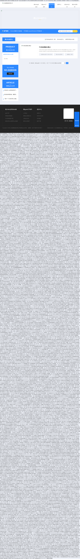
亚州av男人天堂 (27, 317)
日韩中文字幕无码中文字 (56, 187)
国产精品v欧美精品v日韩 (5, 271)
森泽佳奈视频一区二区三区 (10, 226)
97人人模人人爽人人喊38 (39, 149)
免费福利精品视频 (54, 359)
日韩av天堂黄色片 (42, 142)
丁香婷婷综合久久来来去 (11, 410)
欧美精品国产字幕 (12, 294)
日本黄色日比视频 (47, 293)
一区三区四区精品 (25, 284)
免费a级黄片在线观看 (41, 369)
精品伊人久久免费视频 (22, 363)
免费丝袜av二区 (43, 274)
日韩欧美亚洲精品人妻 (6, 288)
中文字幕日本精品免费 (28, 137)
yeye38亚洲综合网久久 (5, 336)
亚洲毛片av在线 (20, 137)
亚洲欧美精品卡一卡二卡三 (10, 469)
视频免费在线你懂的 (52, 245)
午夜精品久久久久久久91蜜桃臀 (24, 221)
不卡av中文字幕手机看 (44, 139)
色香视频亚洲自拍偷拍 (11, 366)
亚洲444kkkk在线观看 (34, 240)
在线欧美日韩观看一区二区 (6, 254)
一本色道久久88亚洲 (66, 427)
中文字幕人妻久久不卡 (59, 211)
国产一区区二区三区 (32, 349)
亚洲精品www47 (60, 312)
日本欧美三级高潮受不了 (29, 414)
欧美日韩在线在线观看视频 (39, 459)
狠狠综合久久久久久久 (54, 458)
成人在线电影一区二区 (7, 325)
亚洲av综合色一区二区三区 (52, 222)
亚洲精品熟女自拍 (55, 332)
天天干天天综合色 (44, 270)
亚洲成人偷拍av (47, 192)
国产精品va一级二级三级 (23, 407)
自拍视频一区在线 (61, 250)
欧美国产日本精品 (12, 466)
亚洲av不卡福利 (12, 135)
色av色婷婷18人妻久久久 (12, 161)
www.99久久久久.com (15, 290)
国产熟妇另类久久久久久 (26, 408)
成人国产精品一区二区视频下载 (32, 223)
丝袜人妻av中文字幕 (73, 142)
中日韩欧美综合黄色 (62, 161)
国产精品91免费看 (24, 181)
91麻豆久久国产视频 (32, 195)
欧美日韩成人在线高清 (51, 235)
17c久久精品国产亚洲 (19, 276)
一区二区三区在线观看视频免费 (63, 363)
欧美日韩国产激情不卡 (8, 247)
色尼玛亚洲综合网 (71, 221)
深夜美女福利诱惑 (52, 425)
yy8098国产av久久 (75, 372)
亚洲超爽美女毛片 (65, 394)
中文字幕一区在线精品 (68, 322)
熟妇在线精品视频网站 (7, 144)
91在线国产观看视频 (14, 191)
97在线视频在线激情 (42, 336)
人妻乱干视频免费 (62, 267)
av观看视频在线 (32, 154)
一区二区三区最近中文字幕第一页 (56, 198)
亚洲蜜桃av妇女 (40, 451)
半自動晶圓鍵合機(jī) (45, 47)
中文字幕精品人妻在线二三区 (43, 372)
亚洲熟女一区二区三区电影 (11, 393)
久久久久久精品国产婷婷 (28, 197)
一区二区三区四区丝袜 (15, 181)
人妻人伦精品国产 (15, 374)
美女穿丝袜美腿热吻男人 (55, 136)
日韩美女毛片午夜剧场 (67, 415)
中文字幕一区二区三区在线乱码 (68, 424)
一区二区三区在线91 (4, 377)
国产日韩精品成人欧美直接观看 (33, 329)
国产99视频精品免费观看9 (44, 229)
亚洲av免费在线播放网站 (45, 442)
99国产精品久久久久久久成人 (59, 144)
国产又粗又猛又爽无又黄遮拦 (53, 460)
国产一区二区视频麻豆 (67, 309)
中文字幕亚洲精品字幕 (35, 348)
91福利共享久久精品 (28, 442)
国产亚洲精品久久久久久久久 (22, 379)
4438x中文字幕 (33, 188)
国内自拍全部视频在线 (74, 264)
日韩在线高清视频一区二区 (5, 212)
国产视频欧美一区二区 (55, 204)
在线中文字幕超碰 (67, 177)
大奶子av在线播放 (44, 164)
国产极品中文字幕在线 (71, 170)
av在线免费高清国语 (61, 329)
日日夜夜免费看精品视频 (72, 191)
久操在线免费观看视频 (20, 384)
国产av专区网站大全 (25, 446)
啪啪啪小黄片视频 (73, 136)
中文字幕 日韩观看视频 (43, 311)
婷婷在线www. (25, 383)
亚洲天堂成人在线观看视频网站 (39, 314)
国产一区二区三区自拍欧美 (74, 428)
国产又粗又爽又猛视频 (19, 245)
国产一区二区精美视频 (41, 349)
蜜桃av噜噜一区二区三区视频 (41, 456)
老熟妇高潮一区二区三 (57, 427)
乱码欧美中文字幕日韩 (14, 263)
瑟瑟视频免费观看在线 (59, 270)
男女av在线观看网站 (75, 410)
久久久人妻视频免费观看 (73, 253)
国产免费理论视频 (58, 401)
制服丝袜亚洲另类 (16, 293)
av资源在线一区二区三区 (49, 309)
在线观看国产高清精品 (38, 157)
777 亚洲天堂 (30, 177)
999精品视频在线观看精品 (60, 412)
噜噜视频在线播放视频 (68, 276)
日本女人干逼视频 (7, 283)
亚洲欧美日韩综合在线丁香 (40, 308)
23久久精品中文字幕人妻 (11, 414)
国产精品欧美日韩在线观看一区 (26, 394)
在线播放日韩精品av (58, 212)
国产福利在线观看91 (50, 284)
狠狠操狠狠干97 (10, 214)
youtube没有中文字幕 (64, 171)
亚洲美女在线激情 (22, 191)
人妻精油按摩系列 (16, 415)
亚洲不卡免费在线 (26, 218)
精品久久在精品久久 (47, 400)
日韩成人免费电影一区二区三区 (54, 240)
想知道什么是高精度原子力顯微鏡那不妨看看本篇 (10, 90)
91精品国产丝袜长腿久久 (5, 343)
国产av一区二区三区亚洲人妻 (47, 212)
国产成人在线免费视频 (4, 428)
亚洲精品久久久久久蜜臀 (8, 225)
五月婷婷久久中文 (36, 209)
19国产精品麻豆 (39, 357)
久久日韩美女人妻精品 (14, 336)
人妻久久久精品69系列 (56, 445)
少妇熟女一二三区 (15, 208)
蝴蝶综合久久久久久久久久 (60, 397)
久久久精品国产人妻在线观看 (51, 202)
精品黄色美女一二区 (36, 380)
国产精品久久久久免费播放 (58, 135)
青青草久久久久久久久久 (43, 178)
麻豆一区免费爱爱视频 (31, 424)
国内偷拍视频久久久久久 (68, 260)
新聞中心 (59, 4)
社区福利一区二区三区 (51, 410)
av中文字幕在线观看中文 (22, 349)
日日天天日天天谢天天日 (39, 143)
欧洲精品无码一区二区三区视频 (61, 239)
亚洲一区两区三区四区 (52, 137)
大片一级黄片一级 (52, 318)
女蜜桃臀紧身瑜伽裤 (38, 346)
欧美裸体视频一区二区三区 (34, 294)
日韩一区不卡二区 (6, 398)
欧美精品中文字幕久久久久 (24, 298)
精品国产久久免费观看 (25, 216)
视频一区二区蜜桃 (34, 311)
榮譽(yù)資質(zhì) (27, 115)
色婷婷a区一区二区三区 (53, 175)
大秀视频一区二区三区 (51, 373)
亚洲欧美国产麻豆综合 (33, 439)
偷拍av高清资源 (60, 417)
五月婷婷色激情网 (58, 246)
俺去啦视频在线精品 (55, 269)
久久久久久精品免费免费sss (53, 160)
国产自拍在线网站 (9, 448)
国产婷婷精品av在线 (6, 208)
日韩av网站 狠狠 (44, 261)
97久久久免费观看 (53, 139)
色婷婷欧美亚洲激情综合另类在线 (23, 142)
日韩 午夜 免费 (27, 324)
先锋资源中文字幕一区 (57, 188)
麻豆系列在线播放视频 (63, 274)
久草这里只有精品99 (4, 462)
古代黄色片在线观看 (52, 363)
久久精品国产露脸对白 (21, 431)
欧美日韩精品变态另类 (11, 269)
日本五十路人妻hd (73, 336)
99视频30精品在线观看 (44, 218)
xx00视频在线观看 (48, 184)
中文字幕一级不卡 (42, 345)
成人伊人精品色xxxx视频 (15, 164)
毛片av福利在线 (69, 154)
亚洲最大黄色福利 (57, 424)
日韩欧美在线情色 (31, 277)
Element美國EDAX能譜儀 (16, 31)
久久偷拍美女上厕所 (73, 171)
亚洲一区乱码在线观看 (13, 377)
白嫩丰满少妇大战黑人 (28, 342)
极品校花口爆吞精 (45, 281)
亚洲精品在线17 (12, 142)
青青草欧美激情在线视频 (64, 452)
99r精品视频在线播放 (61, 191)
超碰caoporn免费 (70, 195)
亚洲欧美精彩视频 (75, 298)
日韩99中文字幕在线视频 (39, 280)
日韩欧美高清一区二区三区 (73, 355)
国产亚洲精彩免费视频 (11, 175)
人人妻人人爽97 (20, 414)
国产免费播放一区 (28, 314)
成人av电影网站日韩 (68, 190)
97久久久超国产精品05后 (74, 146)
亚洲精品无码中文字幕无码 (33, 168)
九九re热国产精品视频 (9, 260)
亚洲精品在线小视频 (40, 154)
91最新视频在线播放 (6, 432)
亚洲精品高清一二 (16, 144)
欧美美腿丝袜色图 (36, 164)
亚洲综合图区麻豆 (12, 314)
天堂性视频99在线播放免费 (68, 166)
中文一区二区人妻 (70, 269)
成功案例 (39, 118)
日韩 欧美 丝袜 (60, 214)
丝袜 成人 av (74, 157)
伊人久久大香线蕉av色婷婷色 (39, 260)
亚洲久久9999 (16, 253)
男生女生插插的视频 (12, 136)
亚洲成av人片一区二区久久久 (19, 424)
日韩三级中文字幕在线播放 (46, 432)
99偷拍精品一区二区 (56, 223)
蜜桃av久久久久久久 (26, 425)
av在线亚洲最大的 (58, 309)
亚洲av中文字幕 (44, 318)
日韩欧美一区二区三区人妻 (71, 436)
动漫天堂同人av (30, 156)
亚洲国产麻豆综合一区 (32, 393)
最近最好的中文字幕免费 (18, 397)
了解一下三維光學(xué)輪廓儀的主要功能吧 (10, 98)
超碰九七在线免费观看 (35, 463)
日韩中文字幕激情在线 (47, 300)
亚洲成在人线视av (63, 192)
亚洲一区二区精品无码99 (39, 342)
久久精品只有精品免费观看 (70, 362)
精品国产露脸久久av (16, 444)
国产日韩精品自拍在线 (68, 277)
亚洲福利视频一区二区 (56, 254)
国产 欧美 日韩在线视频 (13, 441)
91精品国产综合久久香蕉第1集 (9, 324)
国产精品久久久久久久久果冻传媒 (21, 452)
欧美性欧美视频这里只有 (71, 236)
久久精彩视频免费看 (70, 397)
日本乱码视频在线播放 (39, 192)
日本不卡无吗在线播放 (64, 465)
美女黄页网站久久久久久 (57, 398)
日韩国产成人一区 (40, 469)
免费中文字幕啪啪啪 (27, 201)
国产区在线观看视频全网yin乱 (66, 156)
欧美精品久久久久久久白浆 (33, 139)
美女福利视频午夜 (73, 188)
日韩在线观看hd (29, 136)
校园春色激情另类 (36, 403)
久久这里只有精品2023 (27, 206)
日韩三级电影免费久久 (45, 266)
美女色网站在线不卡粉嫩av (23, 355)
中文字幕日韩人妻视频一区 (33, 225)
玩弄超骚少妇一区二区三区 (26, 219)
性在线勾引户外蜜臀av (12, 170)
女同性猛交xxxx (3, 373)
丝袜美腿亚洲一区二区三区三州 (55, 372)
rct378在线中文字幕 (68, 324)
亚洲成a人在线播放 (46, 321)
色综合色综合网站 (32, 160)
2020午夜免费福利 (5, 191)
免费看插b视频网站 (55, 192)
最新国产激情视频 (25, 180)
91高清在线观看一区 (18, 261)
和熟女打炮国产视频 (43, 232)
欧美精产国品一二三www (30, 305)
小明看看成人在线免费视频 (12, 192)
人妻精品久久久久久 (62, 140)
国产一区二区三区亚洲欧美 (32, 167)
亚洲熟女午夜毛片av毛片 (65, 290)
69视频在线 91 (6, 178)
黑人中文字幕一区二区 (36, 140)
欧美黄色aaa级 (24, 214)
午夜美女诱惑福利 (23, 199)
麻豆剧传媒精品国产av (62, 459)
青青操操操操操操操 (12, 449)
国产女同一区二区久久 (27, 321)
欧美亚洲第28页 (64, 204)
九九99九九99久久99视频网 (24, 463)
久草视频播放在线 (18, 321)
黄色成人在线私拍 (71, 218)
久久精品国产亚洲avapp (55, 297)
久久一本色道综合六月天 (38, 319)
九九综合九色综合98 (24, 432)
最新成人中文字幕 (69, 319)
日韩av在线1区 (62, 332)
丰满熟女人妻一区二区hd (61, 154)
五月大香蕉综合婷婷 (45, 374)
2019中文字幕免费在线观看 (34, 377)
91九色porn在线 (46, 297)
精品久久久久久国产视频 (44, 312)
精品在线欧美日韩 (45, 366)
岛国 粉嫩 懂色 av (47, 404)
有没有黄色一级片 (38, 431)
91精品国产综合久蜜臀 (53, 243)
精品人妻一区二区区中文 (63, 209)
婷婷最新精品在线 (14, 343)
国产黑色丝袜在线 (63, 160)
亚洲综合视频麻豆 (8, 233)
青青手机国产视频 (54, 133)
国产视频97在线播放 (72, 225)
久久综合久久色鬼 (46, 204)
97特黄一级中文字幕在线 (63, 222)
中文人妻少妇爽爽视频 (11, 236)
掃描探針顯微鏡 (8, 115)
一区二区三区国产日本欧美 (71, 367)
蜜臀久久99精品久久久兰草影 (19, 202)
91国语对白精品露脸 (72, 348)
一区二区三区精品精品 (73, 411)
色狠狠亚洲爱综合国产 (34, 295)
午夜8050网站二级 (21, 150)
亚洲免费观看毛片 (52, 168)
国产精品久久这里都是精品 (34, 174)
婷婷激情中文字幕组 (56, 396)
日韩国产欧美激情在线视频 (53, 238)
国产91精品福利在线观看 (74, 444)
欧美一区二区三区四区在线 (67, 240)
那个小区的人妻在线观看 (68, 462)
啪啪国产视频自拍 (73, 243)
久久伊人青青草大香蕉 (11, 387)
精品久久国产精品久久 (20, 159)
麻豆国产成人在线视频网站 (31, 338)
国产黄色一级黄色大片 (61, 422)
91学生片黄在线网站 (4, 446)
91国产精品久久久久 (72, 151)
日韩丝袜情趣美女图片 (58, 408)
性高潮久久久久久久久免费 (26, 380)
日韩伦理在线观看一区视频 (64, 370)
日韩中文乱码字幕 (63, 151)
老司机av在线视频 (55, 290)
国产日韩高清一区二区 (24, 173)
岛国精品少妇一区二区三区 (9, 278)
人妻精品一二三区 (5, 187)
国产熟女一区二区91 (36, 281)
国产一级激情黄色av (64, 249)
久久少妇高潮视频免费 (55, 350)
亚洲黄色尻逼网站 (13, 168)
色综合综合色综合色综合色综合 (33, 449)
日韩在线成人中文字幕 (11, 297)
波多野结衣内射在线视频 (46, 398)
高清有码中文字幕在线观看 (68, 294)
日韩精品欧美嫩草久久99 (63, 142)
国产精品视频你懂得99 (62, 195)
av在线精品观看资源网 (35, 247)
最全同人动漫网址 (53, 312)
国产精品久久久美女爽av (44, 458)
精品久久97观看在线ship (69, 194)
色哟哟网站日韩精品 (7, 140)
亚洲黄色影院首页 (36, 166)
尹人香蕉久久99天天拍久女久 (18, 304)
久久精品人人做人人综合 (70, 326)
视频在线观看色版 (47, 451)
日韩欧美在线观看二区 (26, 198)
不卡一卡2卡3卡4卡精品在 (57, 177)
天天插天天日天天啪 (15, 283)
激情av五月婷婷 (52, 305)
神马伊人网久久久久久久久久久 (11, 139)
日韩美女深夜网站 (76, 315)
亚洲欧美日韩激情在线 (27, 352)
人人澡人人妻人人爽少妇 (10, 230)
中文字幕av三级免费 (17, 218)
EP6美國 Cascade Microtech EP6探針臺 (33, 31)
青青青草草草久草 (52, 331)
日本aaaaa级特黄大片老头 (51, 214)
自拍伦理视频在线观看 (23, 372)
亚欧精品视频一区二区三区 (32, 259)
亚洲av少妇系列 (16, 216)
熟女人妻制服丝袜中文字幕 (70, 137)
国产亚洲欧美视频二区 (73, 239)
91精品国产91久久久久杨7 (62, 253)
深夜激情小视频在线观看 (37, 370)
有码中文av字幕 (26, 188)
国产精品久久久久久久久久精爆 (16, 256)
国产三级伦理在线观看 (40, 453)
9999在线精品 (20, 353)
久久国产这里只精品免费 (70, 333)
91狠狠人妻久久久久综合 (67, 163)
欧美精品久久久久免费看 (25, 205)
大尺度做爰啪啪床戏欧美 (41, 199)
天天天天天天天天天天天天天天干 (23, 366)
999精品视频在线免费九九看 (56, 446)
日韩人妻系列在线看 (64, 185)
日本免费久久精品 (41, 216)
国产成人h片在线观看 (51, 273)
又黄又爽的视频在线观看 (24, 208)
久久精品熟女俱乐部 (35, 332)
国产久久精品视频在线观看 (67, 259)
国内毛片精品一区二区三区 (64, 175)
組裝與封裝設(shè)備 (69, 39)
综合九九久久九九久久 (59, 379)
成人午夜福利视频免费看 (7, 253)
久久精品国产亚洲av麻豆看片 (42, 175)
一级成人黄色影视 (24, 428)
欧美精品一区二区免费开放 (61, 441)
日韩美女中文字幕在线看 (25, 293)
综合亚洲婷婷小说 (30, 194)
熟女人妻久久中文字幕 (51, 336)
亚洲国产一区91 (6, 228)
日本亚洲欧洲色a (3, 364)
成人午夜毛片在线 (15, 238)
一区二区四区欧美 (43, 343)
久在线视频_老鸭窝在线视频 (43, 147)
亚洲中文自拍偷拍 (53, 140)
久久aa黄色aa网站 (21, 357)
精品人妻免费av (35, 415)
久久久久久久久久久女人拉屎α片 (56, 298)
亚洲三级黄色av (56, 184)
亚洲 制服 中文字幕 (73, 339)
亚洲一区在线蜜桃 (23, 177)
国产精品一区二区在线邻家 (20, 215)
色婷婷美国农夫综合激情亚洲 (15, 149)
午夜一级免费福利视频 (44, 146)
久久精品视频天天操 (58, 199)
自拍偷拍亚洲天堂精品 (54, 452)
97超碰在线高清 (46, 390)
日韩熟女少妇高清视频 (72, 459)
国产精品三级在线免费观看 (63, 173)
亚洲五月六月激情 (30, 436)
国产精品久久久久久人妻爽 (18, 246)
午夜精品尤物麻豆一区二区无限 (50, 194)
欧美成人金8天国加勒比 (17, 295)
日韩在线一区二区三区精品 (36, 204)
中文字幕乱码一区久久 (47, 276)
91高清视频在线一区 (55, 340)
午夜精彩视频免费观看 (14, 369)
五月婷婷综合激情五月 (26, 243)
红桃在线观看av (73, 394)
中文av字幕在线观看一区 (10, 318)
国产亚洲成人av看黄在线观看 (69, 212)
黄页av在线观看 (40, 188)
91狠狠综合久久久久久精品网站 (73, 140)
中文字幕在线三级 (68, 331)
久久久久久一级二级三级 (25, 228)
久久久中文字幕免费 (42, 467)
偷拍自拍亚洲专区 (54, 229)
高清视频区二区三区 (4, 147)
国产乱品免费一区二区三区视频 (72, 438)
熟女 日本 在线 (16, 173)
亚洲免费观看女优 (61, 261)
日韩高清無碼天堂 (28, 288)
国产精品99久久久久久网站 (7, 397)
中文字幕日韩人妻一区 (11, 137)
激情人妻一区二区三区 (23, 377)
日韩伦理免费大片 (60, 345)
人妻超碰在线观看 (44, 247)
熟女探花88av (60, 202)
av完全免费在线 (62, 228)
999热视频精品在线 (40, 211)
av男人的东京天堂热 (63, 146)
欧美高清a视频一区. (52, 261)
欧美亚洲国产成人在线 (39, 436)
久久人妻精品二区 (20, 166)
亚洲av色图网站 (6, 290)
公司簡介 (25, 113)
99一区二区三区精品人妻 (46, 405)
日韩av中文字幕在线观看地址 (26, 290)
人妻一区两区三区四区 (36, 221)
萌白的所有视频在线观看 (10, 257)
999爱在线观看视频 (12, 460)
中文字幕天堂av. (69, 161)
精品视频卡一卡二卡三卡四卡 (23, 146)
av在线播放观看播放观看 (51, 253)
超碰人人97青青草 (20, 314)
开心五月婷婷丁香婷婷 (47, 357)
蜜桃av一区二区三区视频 (64, 243)
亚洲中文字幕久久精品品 (30, 326)
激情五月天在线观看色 (74, 147)
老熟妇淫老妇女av (12, 147)
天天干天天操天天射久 (60, 469)
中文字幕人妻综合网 (45, 208)
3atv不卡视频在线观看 (20, 153)
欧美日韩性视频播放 (27, 249)
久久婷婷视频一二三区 (21, 338)
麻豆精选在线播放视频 (27, 260)
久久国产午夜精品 (67, 298)
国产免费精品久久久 (39, 194)
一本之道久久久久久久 (70, 229)
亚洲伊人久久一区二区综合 (46, 317)
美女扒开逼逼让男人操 (71, 180)
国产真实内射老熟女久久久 (66, 314)
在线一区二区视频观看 (43, 243)
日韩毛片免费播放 (74, 335)
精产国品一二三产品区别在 (16, 398)
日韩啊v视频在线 (6, 367)
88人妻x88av (38, 318)
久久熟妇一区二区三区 (50, 421)
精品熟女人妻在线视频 (70, 228)
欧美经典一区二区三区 (20, 223)
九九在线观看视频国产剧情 (20, 232)
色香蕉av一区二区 (27, 462)
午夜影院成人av (9, 222)
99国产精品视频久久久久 (63, 393)
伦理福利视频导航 (15, 335)
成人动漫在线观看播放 (38, 400)
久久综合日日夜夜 (8, 174)
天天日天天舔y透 (27, 256)
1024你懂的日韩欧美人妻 (29, 308)
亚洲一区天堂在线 (11, 408)
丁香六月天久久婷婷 (27, 270)
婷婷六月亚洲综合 (36, 352)
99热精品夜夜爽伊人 (56, 377)
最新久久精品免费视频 (44, 228)
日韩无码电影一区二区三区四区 (56, 466)
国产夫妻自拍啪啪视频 (13, 463)
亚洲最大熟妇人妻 (58, 462)
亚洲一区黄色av (6, 405)
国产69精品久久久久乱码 (53, 226)
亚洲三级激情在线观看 (49, 149)
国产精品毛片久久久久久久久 (25, 455)
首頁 (55, 39)
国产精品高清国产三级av (33, 161)
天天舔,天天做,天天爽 (67, 157)
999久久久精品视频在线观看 (17, 359)
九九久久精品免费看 (48, 252)
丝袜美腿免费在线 (73, 364)
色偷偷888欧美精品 (49, 216)
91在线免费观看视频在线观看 (72, 295)
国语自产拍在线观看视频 (26, 396)
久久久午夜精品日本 (30, 278)
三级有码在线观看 (60, 331)
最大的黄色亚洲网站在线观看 (52, 369)
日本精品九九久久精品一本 (39, 239)
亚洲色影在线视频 (37, 394)
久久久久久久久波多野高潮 (23, 364)
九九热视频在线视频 (48, 188)
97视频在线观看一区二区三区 (10, 431)
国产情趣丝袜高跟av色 (39, 190)
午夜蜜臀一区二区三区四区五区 (40, 137)
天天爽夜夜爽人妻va (53, 221)
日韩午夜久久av (47, 340)
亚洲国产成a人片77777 (45, 359)
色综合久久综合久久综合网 (68, 401)
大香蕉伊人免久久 (70, 257)
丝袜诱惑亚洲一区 (24, 315)
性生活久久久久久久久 (34, 284)
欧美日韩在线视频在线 (69, 164)
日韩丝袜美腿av (17, 396)
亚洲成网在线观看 (39, 215)
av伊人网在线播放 (53, 328)
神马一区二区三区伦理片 (35, 335)
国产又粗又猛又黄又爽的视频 (37, 293)
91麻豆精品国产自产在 (43, 259)
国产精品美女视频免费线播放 (6, 456)
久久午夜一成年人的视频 (53, 159)
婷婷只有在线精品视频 (13, 143)
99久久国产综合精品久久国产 (42, 305)
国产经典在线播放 (75, 302)
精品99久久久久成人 (37, 136)
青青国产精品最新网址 (49, 342)
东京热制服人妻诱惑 (12, 436)
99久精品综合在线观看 (24, 240)
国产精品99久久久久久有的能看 (66, 242)
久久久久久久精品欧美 (61, 273)
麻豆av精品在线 (19, 281)
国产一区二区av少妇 (54, 171)
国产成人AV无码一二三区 (55, 201)
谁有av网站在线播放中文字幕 (71, 284)
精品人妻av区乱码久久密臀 (12, 171)
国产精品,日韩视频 (59, 304)
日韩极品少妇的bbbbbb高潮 (63, 376)
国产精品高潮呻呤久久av (33, 345)
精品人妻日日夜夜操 (24, 376)
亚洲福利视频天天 (28, 404)
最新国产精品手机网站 (23, 242)
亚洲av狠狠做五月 (55, 293)
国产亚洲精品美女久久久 (73, 435)
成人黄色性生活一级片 (50, 239)
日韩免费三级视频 (20, 135)
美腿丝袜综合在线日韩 (17, 235)
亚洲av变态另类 (32, 376)
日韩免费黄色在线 (74, 374)
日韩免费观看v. (61, 178)
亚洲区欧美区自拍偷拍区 (58, 252)
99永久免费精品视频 (45, 173)
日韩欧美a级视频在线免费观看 (24, 185)
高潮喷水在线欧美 (61, 328)
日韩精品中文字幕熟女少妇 (62, 411)
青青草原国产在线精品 (43, 386)
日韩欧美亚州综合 (5, 180)
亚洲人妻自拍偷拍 (52, 263)
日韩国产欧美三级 (68, 379)
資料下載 (39, 121)
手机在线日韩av (64, 463)
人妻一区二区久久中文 (16, 182)
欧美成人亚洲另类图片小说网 (46, 223)
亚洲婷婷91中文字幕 (23, 340)
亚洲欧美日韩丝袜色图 (49, 211)
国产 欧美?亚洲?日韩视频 (16, 280)
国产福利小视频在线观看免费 (37, 256)
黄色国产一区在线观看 (29, 252)
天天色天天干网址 (69, 469)
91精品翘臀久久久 (68, 211)
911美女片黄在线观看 (30, 215)
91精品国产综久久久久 (30, 357)
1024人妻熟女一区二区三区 (67, 167)
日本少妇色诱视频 (58, 143)
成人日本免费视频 (12, 150)
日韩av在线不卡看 (59, 421)
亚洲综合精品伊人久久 (12, 229)
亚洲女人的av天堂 (9, 421)
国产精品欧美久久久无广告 (10, 163)
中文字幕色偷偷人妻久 (71, 256)
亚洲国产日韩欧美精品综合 (37, 429)
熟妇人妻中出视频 (67, 408)
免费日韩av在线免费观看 (35, 173)
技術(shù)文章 (67, 5)
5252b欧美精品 (12, 462)
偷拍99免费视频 (71, 204)
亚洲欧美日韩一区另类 (71, 168)
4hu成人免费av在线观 (24, 263)
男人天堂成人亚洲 (29, 438)
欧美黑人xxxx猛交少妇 (54, 348)
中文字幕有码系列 (16, 386)
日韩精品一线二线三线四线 (27, 301)
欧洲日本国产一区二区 (53, 247)
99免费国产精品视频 (65, 230)
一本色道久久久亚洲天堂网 (18, 233)
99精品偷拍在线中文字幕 (41, 326)
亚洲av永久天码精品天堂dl (26, 444)
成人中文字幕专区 (32, 264)
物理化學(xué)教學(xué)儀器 (11, 121)
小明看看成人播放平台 (63, 219)
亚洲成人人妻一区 (20, 184)
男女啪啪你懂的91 (11, 305)
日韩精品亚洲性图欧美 (74, 376)
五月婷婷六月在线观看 (23, 381)
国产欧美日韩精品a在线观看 (26, 415)
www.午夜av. (71, 246)
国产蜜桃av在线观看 (16, 254)
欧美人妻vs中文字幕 (5, 164)
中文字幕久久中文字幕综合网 (35, 428)
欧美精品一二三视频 (22, 412)
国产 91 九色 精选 (32, 214)
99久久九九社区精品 (28, 166)
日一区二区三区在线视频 (72, 311)
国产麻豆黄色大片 (51, 403)
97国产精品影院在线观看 (13, 266)
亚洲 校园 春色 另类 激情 (60, 182)
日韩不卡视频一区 (29, 153)
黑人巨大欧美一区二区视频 (44, 350)
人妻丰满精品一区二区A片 (33, 170)
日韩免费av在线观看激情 (56, 283)
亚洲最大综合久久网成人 (35, 208)
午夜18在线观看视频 (10, 156)
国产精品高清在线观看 (57, 285)
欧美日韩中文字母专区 (10, 201)
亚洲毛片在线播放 (36, 249)
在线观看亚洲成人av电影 (34, 401)
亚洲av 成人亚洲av (24, 373)
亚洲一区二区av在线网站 (34, 257)
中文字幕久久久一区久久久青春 (57, 174)
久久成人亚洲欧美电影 (59, 190)
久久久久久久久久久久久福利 (72, 407)
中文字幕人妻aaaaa (29, 135)
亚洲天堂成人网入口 (39, 252)
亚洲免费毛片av (21, 192)
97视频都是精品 (34, 250)
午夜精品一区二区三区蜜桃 (27, 149)
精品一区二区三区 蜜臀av (73, 192)
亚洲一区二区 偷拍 (25, 254)
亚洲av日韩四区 (63, 218)
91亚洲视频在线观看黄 (30, 318)
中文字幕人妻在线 (28, 276)
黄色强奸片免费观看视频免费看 (59, 256)
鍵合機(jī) (6, 58)
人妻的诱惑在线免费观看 (24, 171)
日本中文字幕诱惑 (11, 465)
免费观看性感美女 (67, 198)
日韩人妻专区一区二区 (68, 300)
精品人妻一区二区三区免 (17, 133)
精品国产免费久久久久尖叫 (55, 356)
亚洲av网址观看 (33, 216)
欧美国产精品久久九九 (24, 336)
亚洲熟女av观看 (51, 462)
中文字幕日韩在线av (29, 157)
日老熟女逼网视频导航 (11, 252)
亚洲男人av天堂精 (74, 380)
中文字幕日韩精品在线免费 (72, 422)
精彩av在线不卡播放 (73, 254)
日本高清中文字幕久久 (4, 445)
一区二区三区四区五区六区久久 (9, 379)
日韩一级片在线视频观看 (68, 448)
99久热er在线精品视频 (20, 438)
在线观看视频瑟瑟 (4, 332)
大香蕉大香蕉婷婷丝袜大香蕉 (45, 167)
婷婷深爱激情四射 (32, 372)
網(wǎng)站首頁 (36, 5)
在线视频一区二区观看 (15, 228)
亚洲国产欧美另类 (13, 221)
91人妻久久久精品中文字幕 (7, 204)
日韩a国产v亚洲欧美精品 (46, 254)
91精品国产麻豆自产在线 (69, 263)
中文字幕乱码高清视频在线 (13, 376)
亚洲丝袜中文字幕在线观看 (35, 432)
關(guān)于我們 (44, 5)
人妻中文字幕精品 (71, 318)
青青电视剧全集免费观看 (43, 271)
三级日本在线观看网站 (22, 345)
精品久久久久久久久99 (6, 280)
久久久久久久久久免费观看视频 (55, 163)
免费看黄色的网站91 (65, 136)
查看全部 (10, 73)
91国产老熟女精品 (75, 445)
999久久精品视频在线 (33, 263)
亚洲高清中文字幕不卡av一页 (63, 336)
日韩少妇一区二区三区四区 (32, 331)
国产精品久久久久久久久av (21, 269)
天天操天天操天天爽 (68, 216)
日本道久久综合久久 (8, 348)
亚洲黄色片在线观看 (18, 260)
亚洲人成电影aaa (18, 201)
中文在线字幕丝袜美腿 (34, 355)
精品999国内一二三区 (71, 343)
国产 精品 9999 (44, 403)
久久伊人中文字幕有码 (69, 345)
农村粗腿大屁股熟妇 (56, 230)
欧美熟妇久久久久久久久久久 (51, 434)
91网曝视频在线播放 (55, 442)
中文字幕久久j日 (58, 181)
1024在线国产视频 (24, 283)
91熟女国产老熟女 (29, 150)
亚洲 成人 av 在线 (56, 197)
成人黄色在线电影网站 (17, 425)
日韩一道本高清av (62, 359)
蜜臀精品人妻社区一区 (45, 209)
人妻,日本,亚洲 (23, 239)
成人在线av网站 (60, 410)
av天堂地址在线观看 (75, 342)
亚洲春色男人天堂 (27, 429)
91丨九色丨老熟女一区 (41, 242)
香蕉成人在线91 (42, 284)
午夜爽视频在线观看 (9, 396)
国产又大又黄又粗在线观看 (52, 274)
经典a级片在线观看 (15, 199)
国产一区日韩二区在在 (27, 261)
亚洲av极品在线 (50, 199)
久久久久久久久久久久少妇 (70, 174)
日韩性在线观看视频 (66, 181)
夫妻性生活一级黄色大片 (68, 233)
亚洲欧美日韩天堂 (59, 322)
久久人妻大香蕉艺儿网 (22, 277)
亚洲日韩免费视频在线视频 (41, 363)
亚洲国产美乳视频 (54, 225)
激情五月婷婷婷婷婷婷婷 (28, 133)
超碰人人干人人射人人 (50, 182)
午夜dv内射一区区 (36, 359)
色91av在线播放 (9, 424)
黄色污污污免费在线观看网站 (22, 294)
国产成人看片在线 (63, 348)
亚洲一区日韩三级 (33, 182)
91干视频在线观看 (32, 147)
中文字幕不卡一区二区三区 (38, 135)
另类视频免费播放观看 (10, 319)
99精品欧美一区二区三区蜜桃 (11, 154)
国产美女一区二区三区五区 (20, 156)
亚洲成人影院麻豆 (6, 264)
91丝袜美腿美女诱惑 (44, 185)
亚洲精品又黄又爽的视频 (31, 159)
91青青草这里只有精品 (31, 191)
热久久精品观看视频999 (34, 180)
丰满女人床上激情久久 (72, 235)
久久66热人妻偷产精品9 (17, 325)
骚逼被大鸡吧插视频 (7, 284)
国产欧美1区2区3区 (11, 388)
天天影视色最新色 (75, 150)
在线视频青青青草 (25, 182)
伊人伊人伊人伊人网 (51, 308)
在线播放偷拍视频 (30, 190)
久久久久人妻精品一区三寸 (24, 266)
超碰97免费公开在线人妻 (60, 386)
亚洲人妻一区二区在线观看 (26, 417)
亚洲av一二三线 (54, 170)
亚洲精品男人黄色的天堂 (8, 352)
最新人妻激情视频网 (40, 376)
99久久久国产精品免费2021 (66, 197)
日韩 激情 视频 (60, 194)
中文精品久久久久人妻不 (22, 226)
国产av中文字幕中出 (38, 153)
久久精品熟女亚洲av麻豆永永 (24, 332)
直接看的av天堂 (55, 346)
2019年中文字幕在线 (50, 181)
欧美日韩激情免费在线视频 (8, 321)
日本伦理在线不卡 (46, 187)
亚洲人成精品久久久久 (21, 190)
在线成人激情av (23, 369)
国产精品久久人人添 (31, 307)
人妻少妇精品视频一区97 (50, 304)
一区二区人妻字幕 (20, 342)
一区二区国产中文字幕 (65, 297)
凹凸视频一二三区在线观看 (51, 459)
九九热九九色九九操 (17, 204)
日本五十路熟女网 (30, 143)
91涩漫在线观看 (60, 137)
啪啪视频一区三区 (14, 311)
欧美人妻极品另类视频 (39, 278)
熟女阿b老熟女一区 (74, 230)
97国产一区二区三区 (37, 290)
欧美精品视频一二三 (62, 133)
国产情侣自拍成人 (53, 173)
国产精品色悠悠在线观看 (45, 381)
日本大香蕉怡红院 (15, 212)
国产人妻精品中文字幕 (6, 427)
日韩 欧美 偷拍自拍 (65, 444)
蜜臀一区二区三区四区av (53, 465)
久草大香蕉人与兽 (51, 257)
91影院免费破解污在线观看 (22, 160)
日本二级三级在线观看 (28, 322)
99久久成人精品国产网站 (24, 343)
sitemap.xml (71, 127)
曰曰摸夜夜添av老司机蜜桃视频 (58, 438)
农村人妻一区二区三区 (46, 230)
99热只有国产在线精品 (61, 168)
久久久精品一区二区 (45, 329)
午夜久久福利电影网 (38, 197)
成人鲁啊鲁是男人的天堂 (55, 205)
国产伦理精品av (45, 201)
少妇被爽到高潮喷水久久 (5, 151)
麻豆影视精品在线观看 (43, 161)
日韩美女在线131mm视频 (61, 257)
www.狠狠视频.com (48, 215)
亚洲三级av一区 (14, 345)
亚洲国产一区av (72, 159)
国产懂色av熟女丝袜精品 (26, 164)
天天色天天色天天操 (28, 246)
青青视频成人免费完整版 (39, 301)
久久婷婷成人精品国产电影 (23, 401)
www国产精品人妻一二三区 (70, 149)
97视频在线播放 (37, 177)
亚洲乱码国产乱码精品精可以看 (9, 342)
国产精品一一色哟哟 (9, 261)
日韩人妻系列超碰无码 (36, 205)
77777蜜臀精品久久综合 (15, 219)
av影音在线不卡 (34, 467)
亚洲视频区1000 (20, 308)
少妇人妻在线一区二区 (22, 229)
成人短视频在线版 (17, 247)
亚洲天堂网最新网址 (17, 301)
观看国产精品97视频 (21, 328)
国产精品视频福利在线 (4, 429)
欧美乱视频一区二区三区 (6, 246)
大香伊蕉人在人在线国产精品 (11, 355)
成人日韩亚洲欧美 (16, 174)
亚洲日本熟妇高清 (12, 153)
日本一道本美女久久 (72, 419)
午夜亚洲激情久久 (35, 243)
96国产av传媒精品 (32, 199)
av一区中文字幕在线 (47, 197)
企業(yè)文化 (26, 118)
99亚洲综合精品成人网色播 (22, 147)
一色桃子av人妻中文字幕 (33, 312)
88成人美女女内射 (14, 194)
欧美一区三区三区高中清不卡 (47, 360)
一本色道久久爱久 (43, 462)
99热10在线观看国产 (17, 198)
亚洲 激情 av (55, 449)
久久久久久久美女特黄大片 (15, 300)
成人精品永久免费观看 (31, 369)
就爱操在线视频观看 (52, 232)
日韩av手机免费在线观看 (34, 407)
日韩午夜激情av (63, 343)
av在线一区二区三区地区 (41, 191)
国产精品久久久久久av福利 (66, 205)
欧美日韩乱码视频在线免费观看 (23, 309)
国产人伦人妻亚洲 (72, 390)
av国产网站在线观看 (60, 245)
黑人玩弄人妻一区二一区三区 (69, 153)
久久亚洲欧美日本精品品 (14, 329)
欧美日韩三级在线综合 (71, 160)
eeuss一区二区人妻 (31, 253)
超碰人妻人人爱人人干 (73, 388)
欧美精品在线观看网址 (67, 455)
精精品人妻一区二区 (59, 429)
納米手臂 (7, 113)
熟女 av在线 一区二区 (36, 198)
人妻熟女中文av (49, 285)
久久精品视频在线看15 (21, 449)
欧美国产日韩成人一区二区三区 (16, 317)
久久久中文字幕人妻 (27, 140)
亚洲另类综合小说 (29, 459)
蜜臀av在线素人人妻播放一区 (13, 177)
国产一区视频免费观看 (25, 144)
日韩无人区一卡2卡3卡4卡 (41, 159)
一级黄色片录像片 (5, 135)
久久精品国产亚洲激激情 (30, 211)
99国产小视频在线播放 (68, 304)
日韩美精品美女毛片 (32, 283)
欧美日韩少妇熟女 (34, 142)
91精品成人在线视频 (62, 139)
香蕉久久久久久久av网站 (18, 404)
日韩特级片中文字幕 (14, 372)
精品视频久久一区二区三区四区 (66, 293)
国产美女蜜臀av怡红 (46, 370)
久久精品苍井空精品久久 (21, 259)
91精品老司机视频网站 (4, 300)
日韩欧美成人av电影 (49, 280)
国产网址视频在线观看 (6, 185)
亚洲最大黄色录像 (10, 270)
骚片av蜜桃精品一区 (6, 182)
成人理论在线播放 (29, 390)
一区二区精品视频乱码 (26, 370)
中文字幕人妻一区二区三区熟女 (53, 150)
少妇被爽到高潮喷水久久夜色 (20, 167)
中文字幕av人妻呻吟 (8, 404)
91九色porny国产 (22, 143)
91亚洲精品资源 (62, 281)
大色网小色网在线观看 (69, 384)
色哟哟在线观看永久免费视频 (54, 259)
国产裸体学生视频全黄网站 (63, 208)
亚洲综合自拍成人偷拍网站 (58, 357)
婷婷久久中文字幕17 (15, 151)
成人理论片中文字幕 (63, 355)
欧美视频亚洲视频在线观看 (18, 456)
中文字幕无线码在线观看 (31, 202)
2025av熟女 (33, 222)
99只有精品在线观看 (23, 139)
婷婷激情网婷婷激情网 (49, 190)
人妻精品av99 (47, 278)
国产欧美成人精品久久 (32, 291)
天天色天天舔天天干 (15, 239)
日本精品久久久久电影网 (17, 249)
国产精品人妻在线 (69, 178)
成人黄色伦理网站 (76, 331)
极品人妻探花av (46, 133)
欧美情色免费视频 (8, 425)
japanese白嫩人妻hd (5, 311)
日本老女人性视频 (22, 302)
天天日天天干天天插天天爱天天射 (57, 321)
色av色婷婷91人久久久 (41, 160)
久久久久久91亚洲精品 (57, 157)
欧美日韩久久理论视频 (38, 367)
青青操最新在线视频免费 (37, 201)
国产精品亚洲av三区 (66, 317)
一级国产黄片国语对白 (22, 178)
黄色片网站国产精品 (41, 181)
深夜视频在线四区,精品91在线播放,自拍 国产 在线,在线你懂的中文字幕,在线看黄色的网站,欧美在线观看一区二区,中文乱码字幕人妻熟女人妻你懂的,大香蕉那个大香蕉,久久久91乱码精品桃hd (39, 0)
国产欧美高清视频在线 (19, 305)
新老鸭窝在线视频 (32, 181)
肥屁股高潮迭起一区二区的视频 (31, 356)
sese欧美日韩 (70, 206)
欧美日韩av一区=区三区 (11, 190)
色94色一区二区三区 (52, 164)
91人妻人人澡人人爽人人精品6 (29, 453)
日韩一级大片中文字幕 (40, 364)
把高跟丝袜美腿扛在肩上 (14, 240)
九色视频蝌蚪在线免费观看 (55, 366)
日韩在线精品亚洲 (20, 466)
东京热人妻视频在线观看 (33, 226)
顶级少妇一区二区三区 (7, 415)
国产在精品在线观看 (64, 364)
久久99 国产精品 (10, 215)
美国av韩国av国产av (73, 219)
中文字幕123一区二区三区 (46, 166)
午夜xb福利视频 (43, 150)
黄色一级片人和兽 (18, 352)
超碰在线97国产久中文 (40, 214)
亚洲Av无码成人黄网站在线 (11, 195)
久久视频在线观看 (11, 245)
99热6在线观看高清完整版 (34, 274)
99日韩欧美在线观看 (10, 291)
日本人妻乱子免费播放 (43, 425)
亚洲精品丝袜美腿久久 (66, 302)
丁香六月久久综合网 (28, 233)
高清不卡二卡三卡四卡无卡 (48, 246)
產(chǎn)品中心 (52, 5)
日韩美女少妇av (51, 311)
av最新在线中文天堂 (28, 359)
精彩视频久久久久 (48, 135)
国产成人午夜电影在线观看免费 (37, 324)
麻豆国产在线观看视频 (8, 301)
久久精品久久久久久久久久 (7, 202)
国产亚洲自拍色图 (64, 349)
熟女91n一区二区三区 (13, 298)
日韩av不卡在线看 (36, 219)
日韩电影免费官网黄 (60, 391)
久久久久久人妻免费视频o (33, 441)
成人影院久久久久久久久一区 (28, 300)
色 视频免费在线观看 (12, 309)
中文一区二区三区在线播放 (28, 353)
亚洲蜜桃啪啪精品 (16, 315)
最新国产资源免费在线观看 (61, 311)
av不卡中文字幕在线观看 (5, 188)
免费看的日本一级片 (26, 398)
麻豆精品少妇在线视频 (43, 263)
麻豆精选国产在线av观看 (55, 439)
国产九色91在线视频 (68, 270)
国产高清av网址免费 (36, 151)
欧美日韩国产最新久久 (11, 384)
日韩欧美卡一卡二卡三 (36, 321)
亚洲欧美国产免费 (19, 462)
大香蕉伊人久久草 (8, 287)
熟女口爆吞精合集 (4, 441)
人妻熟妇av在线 (14, 185)
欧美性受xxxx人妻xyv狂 (17, 140)
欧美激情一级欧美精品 (11, 184)
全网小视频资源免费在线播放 (17, 288)
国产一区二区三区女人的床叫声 (53, 314)
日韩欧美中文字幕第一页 (71, 386)
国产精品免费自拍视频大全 (69, 288)
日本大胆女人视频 (67, 451)
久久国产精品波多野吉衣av (66, 315)
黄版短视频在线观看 (21, 136)
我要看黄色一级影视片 (75, 370)
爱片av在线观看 (58, 302)
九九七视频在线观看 (62, 221)
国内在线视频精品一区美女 (5, 133)
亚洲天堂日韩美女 (5, 298)
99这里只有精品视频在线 (67, 187)
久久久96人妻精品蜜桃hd (60, 271)
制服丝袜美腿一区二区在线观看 (69, 387)
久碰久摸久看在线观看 (37, 325)
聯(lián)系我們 (74, 5)
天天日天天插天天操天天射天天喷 (32, 245)
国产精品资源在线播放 (74, 460)
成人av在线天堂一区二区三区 (22, 257)
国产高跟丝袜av (25, 295)
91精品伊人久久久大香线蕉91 (54, 414)
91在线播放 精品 (47, 233)
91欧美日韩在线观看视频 (45, 174)
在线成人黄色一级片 (4, 142)
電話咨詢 (77, 120)
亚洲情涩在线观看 (37, 322)
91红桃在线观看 (50, 467)
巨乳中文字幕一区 (53, 250)
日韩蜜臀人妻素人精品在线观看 (44, 283)
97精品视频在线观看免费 (36, 366)
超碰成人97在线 (58, 153)
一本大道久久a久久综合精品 (21, 291)
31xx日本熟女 (42, 295)
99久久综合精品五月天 (52, 191)
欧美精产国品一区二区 (56, 167)
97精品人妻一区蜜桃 (58, 415)
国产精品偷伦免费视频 (22, 393)
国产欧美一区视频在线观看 (7, 400)
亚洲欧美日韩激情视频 (19, 322)
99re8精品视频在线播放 (52, 195)
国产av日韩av (13, 338)
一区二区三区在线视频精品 (10, 166)
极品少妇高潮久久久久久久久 (19, 422)
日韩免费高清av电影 (5, 206)
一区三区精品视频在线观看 (51, 307)
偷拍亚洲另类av (36, 150)
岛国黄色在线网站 (62, 170)
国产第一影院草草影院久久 (5, 304)
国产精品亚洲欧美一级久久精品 (9, 281)
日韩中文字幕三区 (38, 156)
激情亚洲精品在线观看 (36, 466)
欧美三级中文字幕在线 (74, 222)
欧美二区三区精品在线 (34, 171)
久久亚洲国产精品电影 (43, 163)
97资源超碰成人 (9, 197)
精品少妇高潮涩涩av (7, 386)
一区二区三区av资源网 (57, 166)
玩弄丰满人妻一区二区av (61, 235)
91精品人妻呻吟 (9, 173)
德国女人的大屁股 (41, 419)
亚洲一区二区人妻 (32, 315)
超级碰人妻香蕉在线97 (34, 350)
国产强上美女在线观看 (35, 398)
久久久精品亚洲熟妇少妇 (21, 307)
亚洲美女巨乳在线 (45, 466)
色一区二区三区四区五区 (9, 157)
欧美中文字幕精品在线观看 (66, 396)
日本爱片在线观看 (54, 407)
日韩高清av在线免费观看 (27, 285)
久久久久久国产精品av (30, 175)
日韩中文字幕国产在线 (17, 287)
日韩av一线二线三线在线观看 (64, 352)
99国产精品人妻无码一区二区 (57, 381)
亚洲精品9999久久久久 (63, 159)
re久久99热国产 (67, 410)
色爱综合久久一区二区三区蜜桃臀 (59, 405)
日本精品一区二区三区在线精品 (67, 350)
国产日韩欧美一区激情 (68, 417)
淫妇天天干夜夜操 (76, 455)
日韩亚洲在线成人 (46, 136)
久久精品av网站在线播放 (15, 445)
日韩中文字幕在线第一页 (23, 154)
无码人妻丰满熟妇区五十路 (34, 379)
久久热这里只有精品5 (46, 346)
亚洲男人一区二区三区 (13, 340)
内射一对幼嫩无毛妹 (63, 226)
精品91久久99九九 (14, 439)
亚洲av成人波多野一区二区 (27, 360)
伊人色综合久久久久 (20, 252)
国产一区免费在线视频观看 (28, 280)
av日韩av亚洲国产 (76, 314)
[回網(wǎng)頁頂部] (76, 116)
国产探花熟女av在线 (35, 298)
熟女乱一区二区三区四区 (64, 238)
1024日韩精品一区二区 (28, 346)
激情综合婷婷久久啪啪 (6, 199)
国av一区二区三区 (49, 260)
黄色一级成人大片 (62, 434)
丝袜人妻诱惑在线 (45, 140)
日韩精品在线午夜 (24, 174)
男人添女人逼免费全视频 (15, 209)
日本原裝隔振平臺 (9, 118)
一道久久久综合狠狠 (12, 308)
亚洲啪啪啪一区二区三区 (41, 460)
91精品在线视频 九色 (50, 453)
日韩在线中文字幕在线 (51, 388)
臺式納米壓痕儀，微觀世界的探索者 (10, 94)
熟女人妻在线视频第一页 (50, 154)
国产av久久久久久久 (44, 219)
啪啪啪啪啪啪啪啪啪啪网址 (56, 233)
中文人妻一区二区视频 (34, 146)
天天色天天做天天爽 (47, 383)
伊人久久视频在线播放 (44, 348)
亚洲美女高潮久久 (66, 398)
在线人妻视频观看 (74, 175)
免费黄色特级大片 (72, 209)
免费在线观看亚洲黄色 (20, 163)
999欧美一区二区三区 (55, 156)
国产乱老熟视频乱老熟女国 (44, 170)
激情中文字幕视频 (64, 184)
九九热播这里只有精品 (7, 293)
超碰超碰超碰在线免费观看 (70, 135)
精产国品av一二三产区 (41, 195)
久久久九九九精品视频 (72, 441)
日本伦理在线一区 (31, 269)
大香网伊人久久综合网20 (33, 229)
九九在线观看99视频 (25, 187)
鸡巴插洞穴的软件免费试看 (56, 431)
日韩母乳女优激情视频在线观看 (40, 422)
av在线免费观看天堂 (34, 218)
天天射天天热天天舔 (66, 335)
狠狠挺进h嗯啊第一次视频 (52, 142)
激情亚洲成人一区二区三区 (25, 151)
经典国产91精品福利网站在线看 (15, 458)
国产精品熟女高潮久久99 (24, 335)
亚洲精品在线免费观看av (38, 233)
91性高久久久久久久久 (45, 151)
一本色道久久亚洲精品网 (35, 144)
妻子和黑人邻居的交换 (63, 287)
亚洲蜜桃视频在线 (40, 202)
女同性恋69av (32, 364)
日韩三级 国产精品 (68, 215)
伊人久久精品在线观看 (68, 202)
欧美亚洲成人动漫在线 (7, 235)
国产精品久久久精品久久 (12, 312)
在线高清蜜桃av (66, 188)
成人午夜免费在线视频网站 (15, 187)
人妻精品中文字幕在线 (18, 197)
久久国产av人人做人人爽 (51, 417)
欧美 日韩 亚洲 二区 (46, 156)
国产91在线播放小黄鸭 (46, 290)
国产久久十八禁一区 (58, 260)
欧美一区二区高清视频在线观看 (30, 184)
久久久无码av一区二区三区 (46, 144)
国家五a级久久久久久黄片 (54, 218)
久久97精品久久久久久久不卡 (11, 242)
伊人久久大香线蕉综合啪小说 (49, 153)
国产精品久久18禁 (5, 168)
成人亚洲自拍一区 (17, 222)
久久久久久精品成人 (32, 242)
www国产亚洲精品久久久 (10, 159)
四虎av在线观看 (29, 400)
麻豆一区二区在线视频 (73, 463)
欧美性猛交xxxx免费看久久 (22, 387)
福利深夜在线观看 (72, 274)
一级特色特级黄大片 (32, 340)
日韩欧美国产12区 (70, 267)
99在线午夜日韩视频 (52, 161)
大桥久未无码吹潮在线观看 (27, 434)
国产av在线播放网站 (70, 332)
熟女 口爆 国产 (11, 232)
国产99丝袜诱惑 (53, 411)
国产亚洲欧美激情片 (29, 192)
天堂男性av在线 (41, 184)
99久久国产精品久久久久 (71, 271)
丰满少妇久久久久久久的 (37, 408)
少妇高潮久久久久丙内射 (6, 249)
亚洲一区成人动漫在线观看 (9, 362)
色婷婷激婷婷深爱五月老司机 (53, 343)
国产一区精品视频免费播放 (30, 465)
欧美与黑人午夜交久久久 (59, 319)
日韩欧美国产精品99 (13, 411)
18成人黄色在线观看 (25, 247)
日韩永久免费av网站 (71, 353)
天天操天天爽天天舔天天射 (43, 328)
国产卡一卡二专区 (70, 139)
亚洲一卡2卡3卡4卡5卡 (38, 133)
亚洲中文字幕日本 (56, 380)
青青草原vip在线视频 (62, 225)
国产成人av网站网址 (14, 264)
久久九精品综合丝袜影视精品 (46, 180)
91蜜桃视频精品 (64, 414)
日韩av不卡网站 (55, 180)
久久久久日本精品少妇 (53, 287)
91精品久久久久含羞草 (51, 326)
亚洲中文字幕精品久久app (6, 453)
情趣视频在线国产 (33, 336)
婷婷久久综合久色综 (55, 151)
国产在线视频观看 (31, 363)
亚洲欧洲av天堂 (36, 360)
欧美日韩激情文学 (37, 212)
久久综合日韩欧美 (35, 287)
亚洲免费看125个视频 (59, 284)
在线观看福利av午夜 (21, 390)
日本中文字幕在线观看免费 (74, 393)
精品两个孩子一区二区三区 (42, 264)
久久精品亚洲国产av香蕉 (46, 177)
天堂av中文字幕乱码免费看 (68, 143)
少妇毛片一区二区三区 (64, 278)
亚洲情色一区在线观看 (22, 168)
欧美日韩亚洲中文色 (74, 208)
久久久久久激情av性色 (41, 253)
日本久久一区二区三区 (12, 364)
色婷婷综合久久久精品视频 (65, 404)
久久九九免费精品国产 (27, 403)
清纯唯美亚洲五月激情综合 (71, 182)
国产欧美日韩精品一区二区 (62, 301)
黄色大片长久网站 (4, 266)
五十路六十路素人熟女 (70, 281)
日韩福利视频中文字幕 (19, 157)
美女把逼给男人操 (20, 230)
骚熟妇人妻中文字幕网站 (22, 195)
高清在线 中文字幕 (46, 267)
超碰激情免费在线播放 (20, 273)
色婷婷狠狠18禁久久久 (54, 219)
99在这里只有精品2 (73, 465)
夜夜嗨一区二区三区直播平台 (36, 187)
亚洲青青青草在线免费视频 (70, 312)
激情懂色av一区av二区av (65, 439)
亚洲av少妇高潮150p (6, 467)
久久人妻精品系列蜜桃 (11, 146)
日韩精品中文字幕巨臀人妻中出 (38, 206)
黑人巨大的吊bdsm (48, 427)
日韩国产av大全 (63, 180)
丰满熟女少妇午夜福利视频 (28, 427)
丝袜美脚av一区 (76, 187)
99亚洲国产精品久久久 (53, 178)
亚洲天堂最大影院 (12, 390)
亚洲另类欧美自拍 (30, 302)
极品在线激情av (60, 263)
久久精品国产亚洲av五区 (54, 185)
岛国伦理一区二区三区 (22, 170)
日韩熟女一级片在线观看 (36, 267)
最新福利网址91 (44, 379)
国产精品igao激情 (35, 185)
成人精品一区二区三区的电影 (10, 160)
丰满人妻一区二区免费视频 (71, 144)
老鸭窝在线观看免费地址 (49, 397)
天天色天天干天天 (11, 276)
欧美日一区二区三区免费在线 (37, 309)
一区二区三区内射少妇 (48, 367)
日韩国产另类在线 (65, 147)
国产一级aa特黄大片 (49, 143)
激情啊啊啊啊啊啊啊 (17, 267)
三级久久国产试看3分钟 (16, 370)
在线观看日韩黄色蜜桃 (59, 149)
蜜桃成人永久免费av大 (54, 146)
